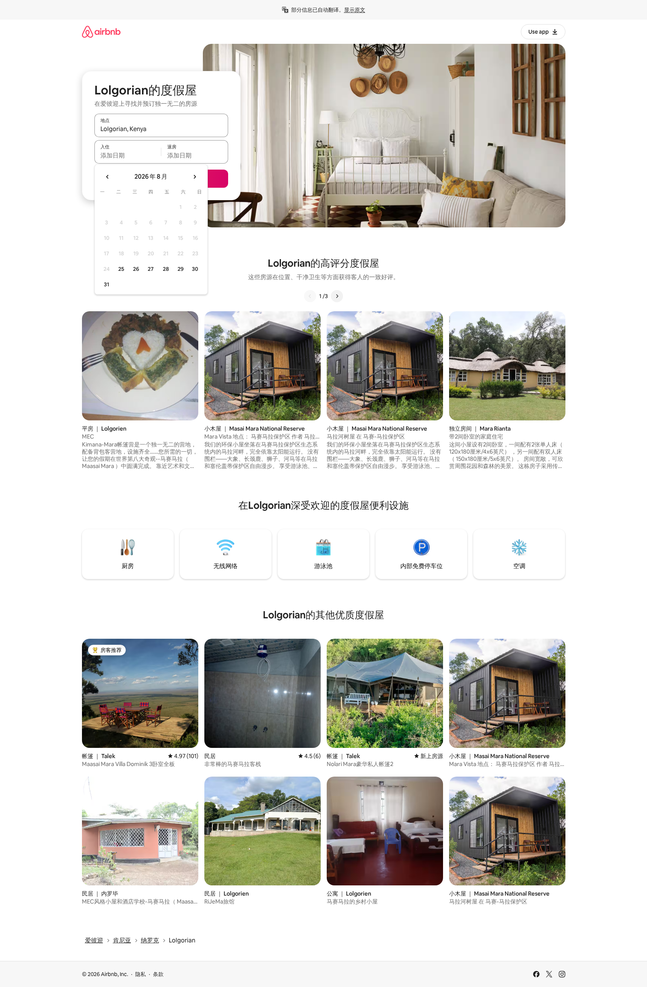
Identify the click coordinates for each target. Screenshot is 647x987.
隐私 (140, 974)
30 (195, 269)
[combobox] (161, 128)
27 (151, 269)
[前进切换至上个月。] (107, 177)
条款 (158, 974)
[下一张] (337, 296)
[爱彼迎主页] (101, 31)
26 (136, 269)
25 (121, 269)
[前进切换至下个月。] (194, 177)
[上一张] (310, 296)
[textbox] (127, 155)
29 (181, 269)
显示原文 (354, 9)
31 (106, 284)
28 (166, 269)
